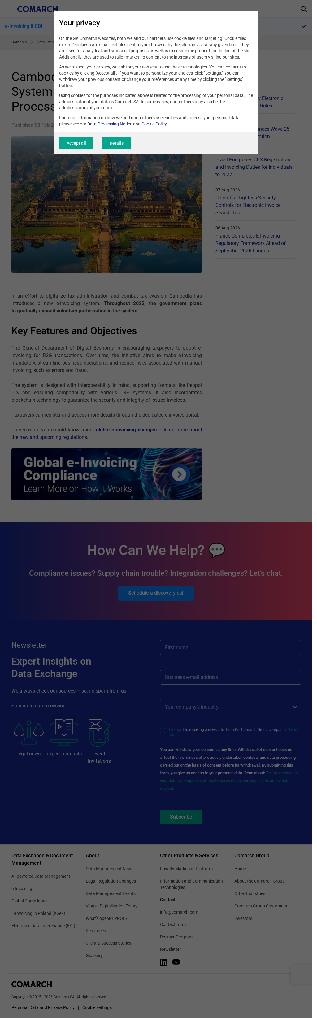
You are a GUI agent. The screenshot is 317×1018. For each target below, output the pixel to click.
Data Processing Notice (109, 123)
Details (117, 143)
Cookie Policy (154, 123)
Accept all (76, 143)
